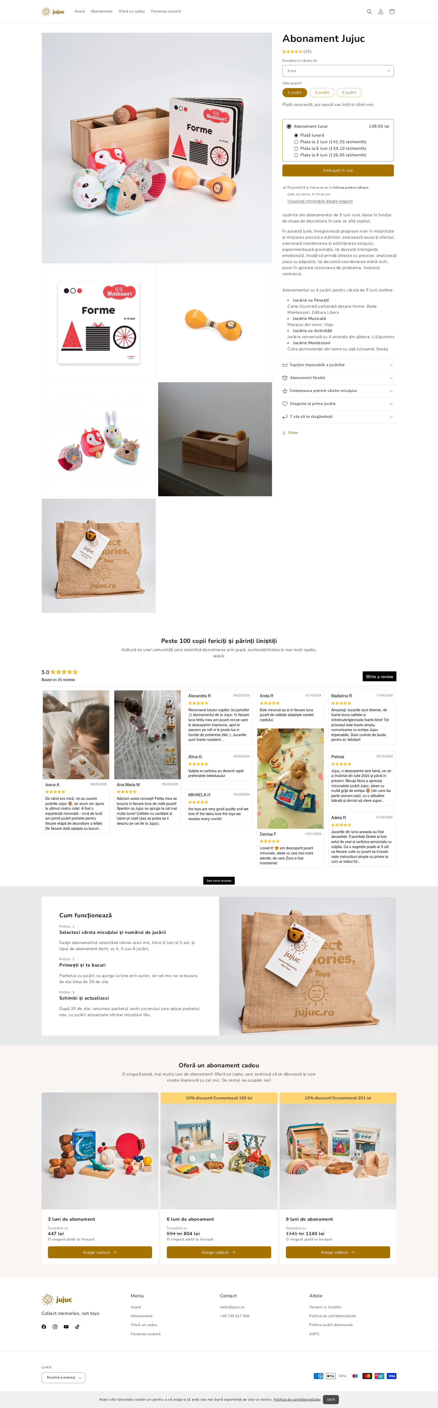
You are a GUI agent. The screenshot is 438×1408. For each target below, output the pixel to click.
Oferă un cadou (144, 1324)
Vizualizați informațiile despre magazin (320, 201)
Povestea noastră (146, 1334)
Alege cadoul (96, 1252)
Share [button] (293, 432)
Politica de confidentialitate (297, 1399)
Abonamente (142, 1316)
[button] (369, 11)
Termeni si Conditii (325, 1307)
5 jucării (322, 92)
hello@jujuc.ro (232, 1307)
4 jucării (295, 92)
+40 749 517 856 (235, 1316)
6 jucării (349, 92)
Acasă (136, 1307)
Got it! (331, 1399)
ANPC (314, 1334)
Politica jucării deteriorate (331, 1324)
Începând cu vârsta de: (300, 60)
